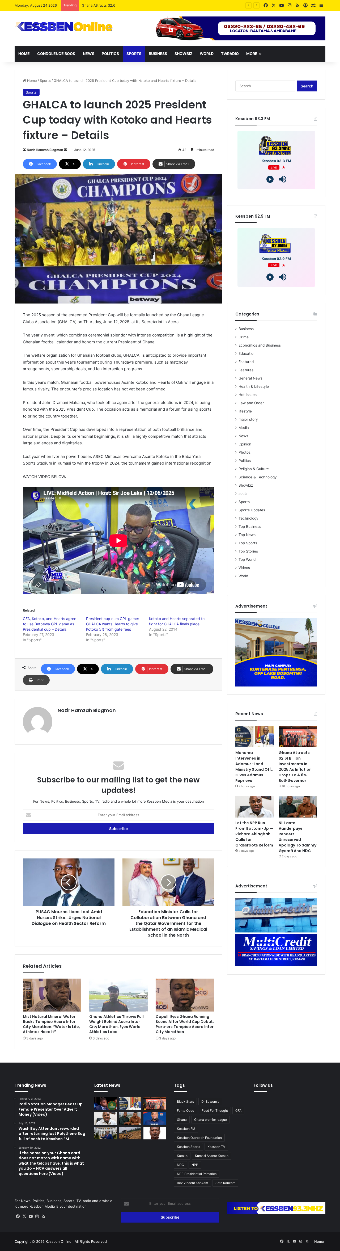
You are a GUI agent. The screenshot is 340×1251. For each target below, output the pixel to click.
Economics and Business (260, 345)
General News (250, 378)
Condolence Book (56, 53)
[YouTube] (30, 1216)
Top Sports (248, 543)
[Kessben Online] (64, 27)
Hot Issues (248, 395)
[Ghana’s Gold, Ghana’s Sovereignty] (105, 1103)
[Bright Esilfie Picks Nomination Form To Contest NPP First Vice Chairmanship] (154, 1118)
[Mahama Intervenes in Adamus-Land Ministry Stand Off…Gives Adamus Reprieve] (254, 737)
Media (244, 428)
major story (248, 419)
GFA (238, 1111)
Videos (244, 568)
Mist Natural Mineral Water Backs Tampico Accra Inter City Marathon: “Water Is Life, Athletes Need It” (51, 1024)
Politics (110, 53)
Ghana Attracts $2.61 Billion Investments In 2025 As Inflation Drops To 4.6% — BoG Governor (159, 5)
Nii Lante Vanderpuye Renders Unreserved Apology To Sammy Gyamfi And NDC (297, 836)
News (88, 53)
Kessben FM (186, 1129)
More (251, 53)
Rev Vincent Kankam (192, 1183)
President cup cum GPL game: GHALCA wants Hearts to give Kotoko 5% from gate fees (112, 623)
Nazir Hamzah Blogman (45, 150)
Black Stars (185, 1101)
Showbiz (183, 53)
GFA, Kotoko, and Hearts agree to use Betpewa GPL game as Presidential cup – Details (49, 623)
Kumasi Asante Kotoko (211, 1156)
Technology (248, 518)
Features (246, 370)
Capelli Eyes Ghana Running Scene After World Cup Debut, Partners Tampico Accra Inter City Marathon (185, 1024)
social (243, 493)
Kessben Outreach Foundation (199, 1138)
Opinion (245, 444)
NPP (195, 1165)
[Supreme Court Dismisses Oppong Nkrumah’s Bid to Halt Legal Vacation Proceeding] (105, 1133)
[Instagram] (37, 1216)
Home (24, 53)
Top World (247, 559)
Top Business (250, 526)
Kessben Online (58, 1241)
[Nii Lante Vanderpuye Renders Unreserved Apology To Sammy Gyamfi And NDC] (298, 807)
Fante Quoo (185, 1111)
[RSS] (43, 1216)
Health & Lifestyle (254, 386)
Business (158, 53)
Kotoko (182, 1156)
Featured (246, 362)
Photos (244, 452)
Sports (133, 53)
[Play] (270, 179)
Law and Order (251, 403)
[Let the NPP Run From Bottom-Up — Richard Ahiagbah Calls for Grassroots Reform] (254, 807)
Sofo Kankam (225, 1183)
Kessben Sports (188, 1147)
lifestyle (245, 411)
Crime (244, 337)
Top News (247, 535)
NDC (180, 1165)
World (207, 53)
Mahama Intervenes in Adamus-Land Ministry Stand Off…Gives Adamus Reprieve (254, 766)
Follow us (263, 1085)
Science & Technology (258, 477)
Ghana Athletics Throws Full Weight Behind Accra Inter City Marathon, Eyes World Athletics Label (116, 1024)
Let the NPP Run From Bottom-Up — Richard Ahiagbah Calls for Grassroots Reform (254, 834)
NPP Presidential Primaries (196, 1174)
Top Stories (248, 551)
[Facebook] (18, 1216)
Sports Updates (252, 510)
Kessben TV (216, 1147)
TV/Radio (230, 53)
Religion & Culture (254, 469)
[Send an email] (65, 150)
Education (247, 353)
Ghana (182, 1120)
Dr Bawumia (210, 1101)
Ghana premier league (210, 1120)
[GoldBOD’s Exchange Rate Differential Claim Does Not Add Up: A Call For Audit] (154, 1133)
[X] (24, 1216)
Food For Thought (215, 1111)
